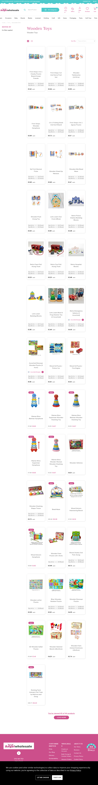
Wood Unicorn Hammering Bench (76, 509)
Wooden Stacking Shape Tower (35, 507)
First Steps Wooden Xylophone (36, 126)
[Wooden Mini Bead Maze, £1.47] (76, 154)
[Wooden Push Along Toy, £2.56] (36, 201)
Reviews (77, 750)
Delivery (51, 755)
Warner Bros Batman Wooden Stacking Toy (76, 417)
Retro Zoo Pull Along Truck (56, 265)
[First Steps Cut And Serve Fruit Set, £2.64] (56, 57)
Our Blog (52, 752)
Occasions (8, 18)
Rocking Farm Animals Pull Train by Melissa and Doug (36, 693)
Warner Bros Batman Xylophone (36, 417)
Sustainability (53, 758)
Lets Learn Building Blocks (36, 315)
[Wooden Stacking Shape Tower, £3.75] (36, 491)
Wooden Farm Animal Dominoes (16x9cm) (76, 648)
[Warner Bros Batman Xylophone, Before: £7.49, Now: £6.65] (36, 400)
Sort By (73, 41)
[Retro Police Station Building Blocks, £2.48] (76, 201)
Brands (23, 18)
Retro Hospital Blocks (76, 265)
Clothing (46, 18)
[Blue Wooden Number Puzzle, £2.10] (56, 584)
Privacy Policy (78, 756)
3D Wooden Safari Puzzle (36, 648)
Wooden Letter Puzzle (36, 601)
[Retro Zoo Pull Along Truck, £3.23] (56, 249)
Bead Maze (56, 509)
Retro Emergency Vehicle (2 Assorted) (76, 313)
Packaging (73, 18)
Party (80, 18)
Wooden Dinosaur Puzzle (76, 600)
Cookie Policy (78, 759)
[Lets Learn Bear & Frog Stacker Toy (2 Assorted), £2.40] (56, 296)
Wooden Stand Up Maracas (56, 172)
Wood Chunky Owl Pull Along (76, 554)
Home (65, 18)
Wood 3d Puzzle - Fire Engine (76, 367)
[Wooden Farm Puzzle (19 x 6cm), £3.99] (56, 538)
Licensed (38, 18)
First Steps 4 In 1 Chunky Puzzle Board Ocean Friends (36, 75)
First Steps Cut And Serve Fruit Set (56, 75)
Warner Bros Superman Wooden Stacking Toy (56, 417)
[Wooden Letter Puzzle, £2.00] (36, 584)
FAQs (50, 749)
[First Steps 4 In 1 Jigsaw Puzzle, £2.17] (76, 108)
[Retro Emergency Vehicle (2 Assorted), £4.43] (76, 296)
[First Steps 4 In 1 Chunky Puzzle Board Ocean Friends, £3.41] (36, 57)
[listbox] (86, 41)
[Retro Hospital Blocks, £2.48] (76, 249)
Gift (59, 18)
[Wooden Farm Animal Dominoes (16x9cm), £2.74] (76, 631)
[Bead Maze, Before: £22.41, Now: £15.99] (56, 491)
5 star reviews (36, 1)
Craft (53, 18)
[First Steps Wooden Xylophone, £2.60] (36, 108)
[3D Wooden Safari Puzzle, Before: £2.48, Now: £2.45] (36, 631)
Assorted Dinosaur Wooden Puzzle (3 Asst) (36, 365)
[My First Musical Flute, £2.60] (36, 154)
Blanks (30, 18)
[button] (18, 746)
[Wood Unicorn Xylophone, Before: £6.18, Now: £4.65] (36, 538)
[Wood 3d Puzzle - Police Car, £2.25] (56, 348)
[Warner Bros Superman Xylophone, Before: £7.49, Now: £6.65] (36, 445)
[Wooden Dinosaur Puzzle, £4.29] (76, 584)
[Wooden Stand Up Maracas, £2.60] (56, 154)
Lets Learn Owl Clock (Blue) (56, 218)
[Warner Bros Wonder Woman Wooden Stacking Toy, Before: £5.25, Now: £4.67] (56, 445)
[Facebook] (18, 753)
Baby (16, 18)
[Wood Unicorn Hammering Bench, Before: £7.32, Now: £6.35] (76, 491)
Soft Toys (88, 18)
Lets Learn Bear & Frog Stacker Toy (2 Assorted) (56, 315)
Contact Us (86, 1)
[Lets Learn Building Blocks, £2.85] (36, 296)
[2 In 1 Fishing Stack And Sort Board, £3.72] (56, 108)
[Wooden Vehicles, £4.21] (76, 445)
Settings (43, 777)
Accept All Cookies (57, 777)
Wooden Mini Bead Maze (76, 170)
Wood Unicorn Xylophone (36, 556)
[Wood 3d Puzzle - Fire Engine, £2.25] (76, 348)
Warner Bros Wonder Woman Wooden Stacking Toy (56, 463)
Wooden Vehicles (76, 463)
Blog (94, 1)
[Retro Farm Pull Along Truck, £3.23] (36, 249)
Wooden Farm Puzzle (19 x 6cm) (56, 554)
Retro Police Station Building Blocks (76, 218)
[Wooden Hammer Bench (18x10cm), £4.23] (56, 631)
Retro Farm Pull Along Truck (36, 265)
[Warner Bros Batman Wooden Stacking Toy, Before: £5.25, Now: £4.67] (76, 400)
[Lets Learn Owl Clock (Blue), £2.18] (56, 201)
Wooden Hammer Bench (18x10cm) (56, 648)
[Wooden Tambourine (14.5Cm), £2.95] (76, 57)
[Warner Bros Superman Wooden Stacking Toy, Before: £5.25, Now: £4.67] (56, 400)
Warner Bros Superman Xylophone (36, 463)
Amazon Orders (66, 759)
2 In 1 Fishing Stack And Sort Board (56, 124)
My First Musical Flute (36, 170)
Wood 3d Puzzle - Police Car (56, 367)
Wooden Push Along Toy (36, 218)
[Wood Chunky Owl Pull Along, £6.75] (76, 538)
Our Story (77, 747)
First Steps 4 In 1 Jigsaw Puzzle (76, 124)
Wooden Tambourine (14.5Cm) (76, 75)
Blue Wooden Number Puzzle (56, 600)
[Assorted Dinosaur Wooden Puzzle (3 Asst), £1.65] (36, 348)
